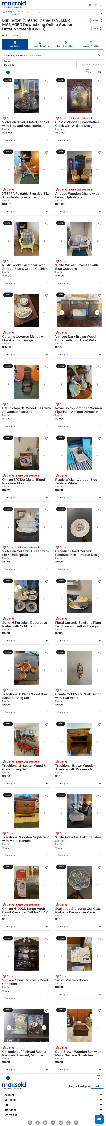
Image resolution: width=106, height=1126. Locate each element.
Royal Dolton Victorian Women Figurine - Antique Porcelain (78, 410)
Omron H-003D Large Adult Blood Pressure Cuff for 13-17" (25, 910)
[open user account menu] (90, 5)
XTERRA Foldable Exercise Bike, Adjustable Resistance (26, 195)
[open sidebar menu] (101, 5)
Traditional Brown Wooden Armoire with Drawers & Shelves (75, 767)
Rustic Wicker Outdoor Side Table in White (76, 481)
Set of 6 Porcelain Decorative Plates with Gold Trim (24, 624)
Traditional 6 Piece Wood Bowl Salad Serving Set (25, 696)
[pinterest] (76, 1122)
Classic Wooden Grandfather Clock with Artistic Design (77, 124)
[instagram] (29, 1122)
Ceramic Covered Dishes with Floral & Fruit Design (24, 338)
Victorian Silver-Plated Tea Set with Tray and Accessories (25, 124)
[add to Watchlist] (46, 81)
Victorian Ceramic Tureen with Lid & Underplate (25, 553)
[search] (101, 13)
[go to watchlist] (95, 5)
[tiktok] (68, 1122)
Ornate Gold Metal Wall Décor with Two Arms (78, 696)
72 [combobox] (87, 72)
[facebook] (37, 1122)
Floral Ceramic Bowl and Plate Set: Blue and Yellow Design (78, 624)
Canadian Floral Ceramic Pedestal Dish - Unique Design (78, 553)
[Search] (99, 55)
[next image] (44, 98)
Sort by (7, 61)
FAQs (96, 28)
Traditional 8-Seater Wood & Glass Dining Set (24, 767)
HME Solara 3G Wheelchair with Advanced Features (26, 410)
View (88, 69)
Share (95, 20)
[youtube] (60, 1122)
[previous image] (9, 98)
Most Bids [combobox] (9, 64)
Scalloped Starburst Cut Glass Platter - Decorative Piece (78, 910)
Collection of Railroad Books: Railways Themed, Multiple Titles (24, 1053)
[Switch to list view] (99, 72)
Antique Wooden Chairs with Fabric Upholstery (77, 195)
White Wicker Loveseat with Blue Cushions (76, 267)
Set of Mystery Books (71, 980)
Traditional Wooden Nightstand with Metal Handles (26, 839)
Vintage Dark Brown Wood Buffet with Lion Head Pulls (75, 338)
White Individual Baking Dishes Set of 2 (78, 839)
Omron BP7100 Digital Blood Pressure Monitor (23, 481)
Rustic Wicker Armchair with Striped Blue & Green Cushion (25, 267)
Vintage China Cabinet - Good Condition (25, 982)
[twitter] (45, 1122)
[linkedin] (53, 1122)
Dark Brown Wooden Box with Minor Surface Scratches (78, 1053)
